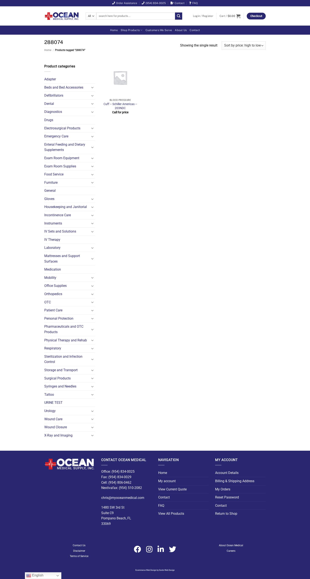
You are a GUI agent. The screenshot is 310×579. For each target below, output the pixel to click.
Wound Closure (55, 427)
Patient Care (53, 310)
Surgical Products (57, 378)
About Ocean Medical (231, 545)
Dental (49, 104)
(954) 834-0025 (156, 3)
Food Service (53, 174)
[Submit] (178, 16)
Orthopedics (53, 294)
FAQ (195, 3)
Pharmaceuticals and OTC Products (63, 329)
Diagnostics (53, 112)
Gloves (49, 199)
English (37, 575)
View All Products (171, 514)
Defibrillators (53, 95)
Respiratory (52, 348)
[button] (203, 16)
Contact (180, 3)
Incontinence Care (57, 215)
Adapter (50, 79)
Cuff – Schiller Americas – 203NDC (120, 106)
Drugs (48, 120)
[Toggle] (92, 87)
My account (167, 481)
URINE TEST (53, 403)
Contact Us (79, 545)
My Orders (222, 489)
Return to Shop (226, 514)
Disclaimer (79, 550)
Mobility (50, 278)
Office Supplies (55, 286)
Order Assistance (126, 3)
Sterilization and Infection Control (63, 359)
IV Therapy (52, 240)
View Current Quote (172, 489)
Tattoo (49, 395)
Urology (50, 411)
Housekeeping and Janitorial (65, 207)
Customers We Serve (159, 30)
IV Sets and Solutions (60, 231)
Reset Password (227, 497)
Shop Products (130, 30)
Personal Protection (58, 318)
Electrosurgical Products (62, 128)
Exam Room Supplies (60, 166)
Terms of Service (79, 556)
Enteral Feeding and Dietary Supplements (64, 147)
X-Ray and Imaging (58, 435)
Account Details (227, 473)
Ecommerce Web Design (145, 570)
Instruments (53, 223)
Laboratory (52, 248)
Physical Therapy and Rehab (65, 340)
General (50, 191)
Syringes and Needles (60, 386)
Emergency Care (56, 136)
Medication (52, 269)
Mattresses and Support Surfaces (62, 258)
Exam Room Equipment (61, 158)
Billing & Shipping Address (234, 481)
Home (114, 30)
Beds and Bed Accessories (63, 87)
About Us (181, 30)
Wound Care (53, 419)
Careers (231, 550)
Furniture (51, 183)
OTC (47, 302)
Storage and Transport (61, 370)
